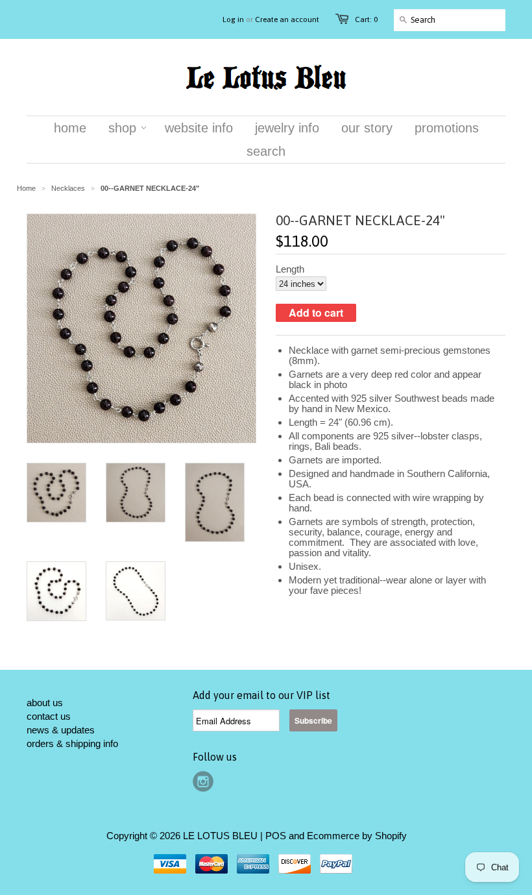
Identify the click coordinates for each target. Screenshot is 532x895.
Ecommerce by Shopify (357, 835)
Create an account (287, 19)
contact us (49, 716)
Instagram (203, 781)
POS (275, 835)
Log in (233, 19)
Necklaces (68, 188)
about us (45, 702)
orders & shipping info (72, 743)
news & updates (61, 729)
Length (290, 269)
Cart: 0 (366, 19)
